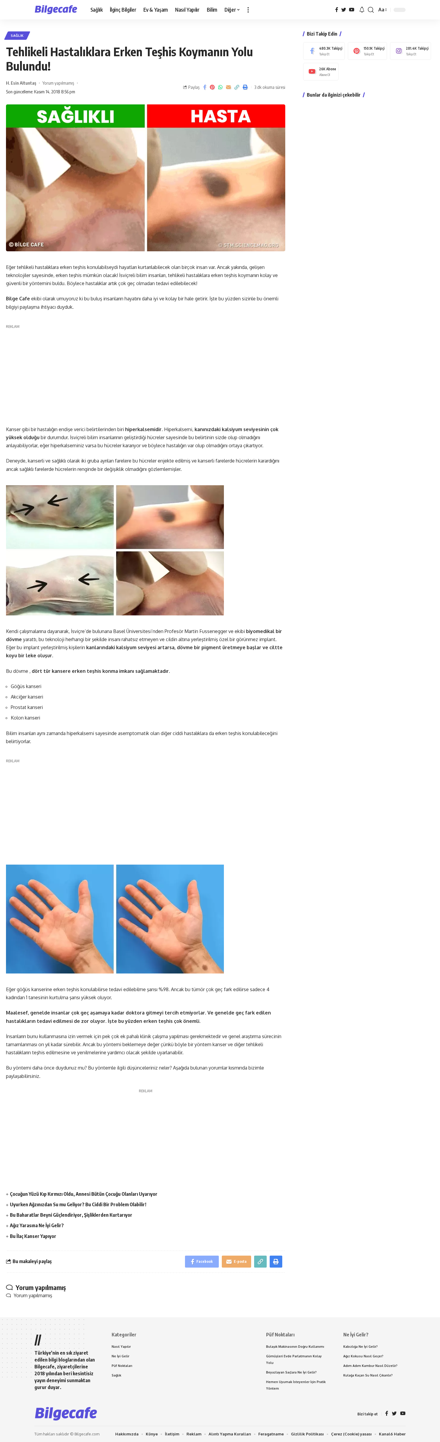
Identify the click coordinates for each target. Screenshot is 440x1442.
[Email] (228, 87)
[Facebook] (337, 10)
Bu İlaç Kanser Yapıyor (33, 1236)
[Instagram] (411, 51)
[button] (248, 9)
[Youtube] (321, 71)
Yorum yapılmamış (58, 83)
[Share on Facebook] (204, 87)
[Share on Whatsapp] (220, 87)
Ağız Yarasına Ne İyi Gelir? (37, 1225)
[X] (344, 10)
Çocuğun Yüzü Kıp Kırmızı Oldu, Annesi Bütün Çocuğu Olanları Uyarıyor (83, 1194)
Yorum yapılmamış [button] (33, 1295)
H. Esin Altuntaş (21, 83)
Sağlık (17, 35)
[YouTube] (352, 10)
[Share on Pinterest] (212, 87)
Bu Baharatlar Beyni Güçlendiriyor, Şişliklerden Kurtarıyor (71, 1215)
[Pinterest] (367, 51)
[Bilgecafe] (57, 10)
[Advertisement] (145, 371)
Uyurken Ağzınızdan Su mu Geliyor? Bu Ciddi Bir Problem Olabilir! (78, 1204)
